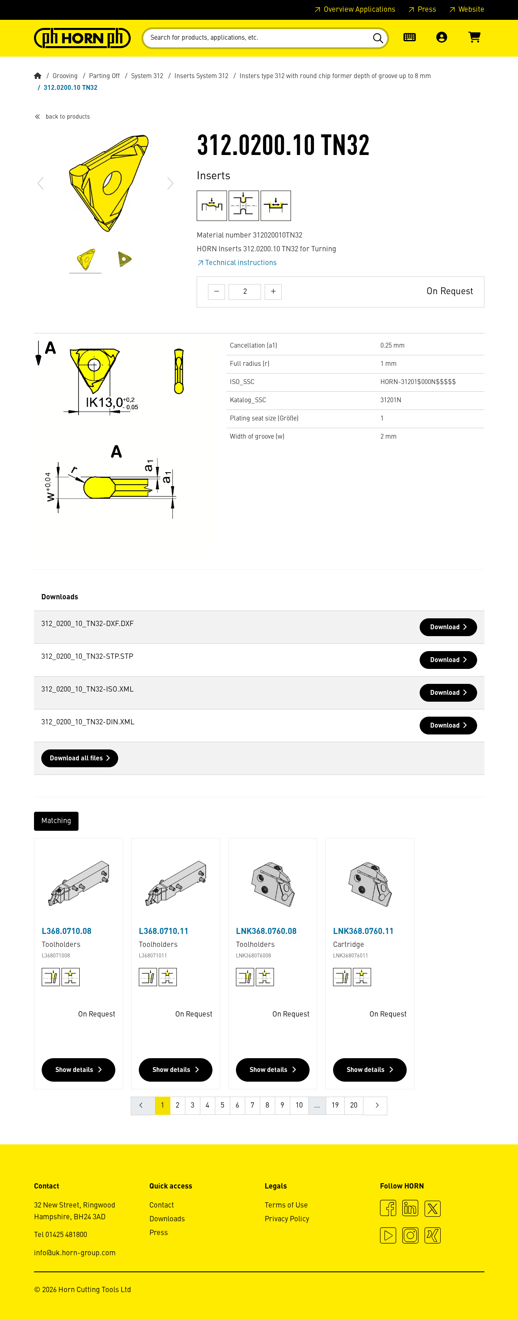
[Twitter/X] (433, 1212)
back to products (68, 117)
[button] (442, 38)
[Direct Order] (409, 38)
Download (445, 627)
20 (353, 1105)
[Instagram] (410, 1237)
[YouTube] (388, 1237)
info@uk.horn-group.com (75, 1253)
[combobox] (265, 38)
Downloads (167, 1219)
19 (335, 1105)
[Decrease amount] (216, 292)
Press (426, 9)
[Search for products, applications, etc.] (377, 38)
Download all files (76, 758)
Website (470, 9)
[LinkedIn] (410, 1209)
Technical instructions (241, 263)
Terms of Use (286, 1205)
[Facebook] (388, 1209)
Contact (161, 1205)
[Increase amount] (273, 292)
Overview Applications (358, 9)
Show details (75, 1070)
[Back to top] (481, 1291)
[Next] (170, 183)
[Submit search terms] (377, 38)
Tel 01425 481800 (60, 1235)
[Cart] (474, 38)
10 (299, 1105)
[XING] (433, 1237)
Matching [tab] (56, 821)
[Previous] (40, 183)
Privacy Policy (287, 1219)
